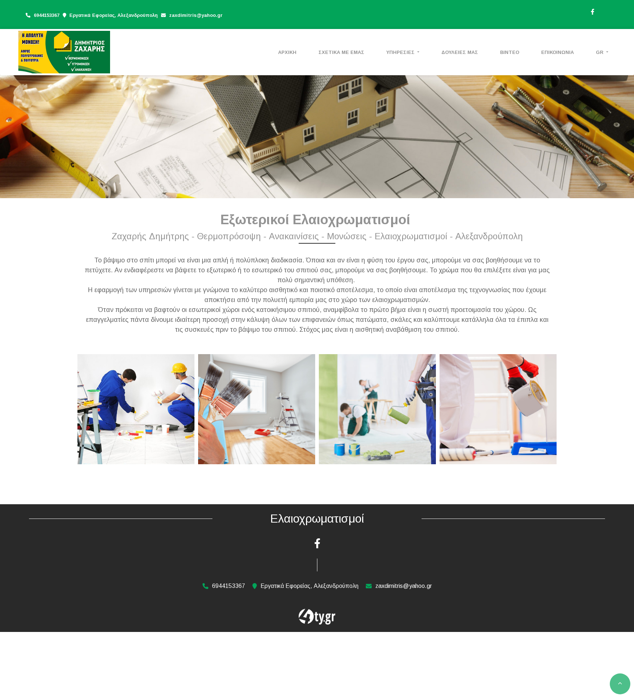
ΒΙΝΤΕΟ (509, 52)
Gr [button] (600, 52)
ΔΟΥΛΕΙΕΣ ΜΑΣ (459, 52)
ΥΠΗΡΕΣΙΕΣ (401, 52)
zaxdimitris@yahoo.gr (196, 15)
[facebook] (592, 11)
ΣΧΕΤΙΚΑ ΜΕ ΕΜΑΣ (341, 52)
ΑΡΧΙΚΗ (287, 52)
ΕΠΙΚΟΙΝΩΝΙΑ (557, 52)
